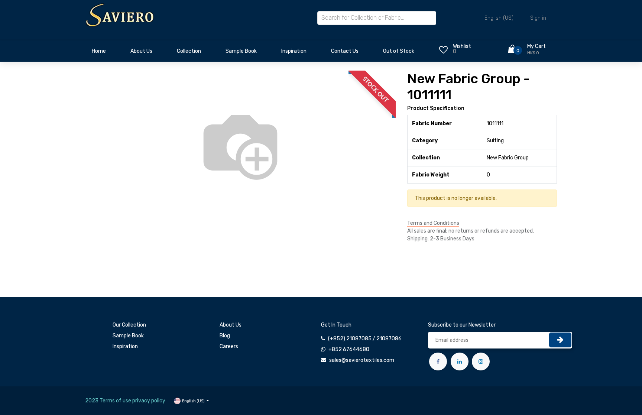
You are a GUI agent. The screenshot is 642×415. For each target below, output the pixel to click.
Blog (225, 336)
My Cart (536, 46)
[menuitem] (99, 53)
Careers (229, 346)
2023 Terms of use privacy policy (125, 401)
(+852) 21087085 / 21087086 (365, 338)
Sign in (538, 18)
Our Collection (129, 325)
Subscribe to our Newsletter (462, 325)
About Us (230, 325)
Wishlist (462, 46)
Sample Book (128, 336)
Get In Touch (336, 325)
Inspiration (125, 346)
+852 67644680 (348, 349)
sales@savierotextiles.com (361, 360)
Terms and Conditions (433, 223)
